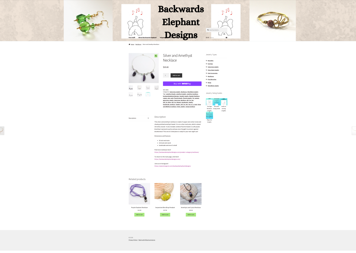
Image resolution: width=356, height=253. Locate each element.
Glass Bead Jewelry (213, 70)
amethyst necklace (192, 94)
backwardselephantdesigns (171, 96)
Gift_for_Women (176, 102)
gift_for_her (190, 100)
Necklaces (138, 44)
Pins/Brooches (212, 79)
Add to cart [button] (139, 214)
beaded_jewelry (184, 96)
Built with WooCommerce (147, 240)
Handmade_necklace (169, 104)
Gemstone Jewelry (175, 92)
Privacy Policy (133, 240)
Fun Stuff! (132, 37)
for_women (195, 98)
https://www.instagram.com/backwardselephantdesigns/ (172, 166)
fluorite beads (178, 98)
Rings (209, 82)
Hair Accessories (212, 73)
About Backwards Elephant (147, 37)
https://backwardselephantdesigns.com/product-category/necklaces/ (176, 152)
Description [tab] (132, 118)
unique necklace (190, 106)
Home (132, 44)
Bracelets (210, 60)
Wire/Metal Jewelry (192, 92)
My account (184, 37)
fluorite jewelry (187, 98)
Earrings (210, 64)
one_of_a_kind (192, 104)
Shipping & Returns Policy (168, 37)
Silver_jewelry (181, 106)
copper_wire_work (168, 98)
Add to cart (176, 75)
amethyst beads (171, 94)
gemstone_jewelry (168, 100)
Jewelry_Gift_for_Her (182, 104)
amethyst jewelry (181, 94)
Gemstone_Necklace (180, 100)
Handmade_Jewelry (187, 102)
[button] (155, 55)
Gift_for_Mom (167, 102)
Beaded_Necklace (194, 96)
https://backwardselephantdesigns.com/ (167, 159)
